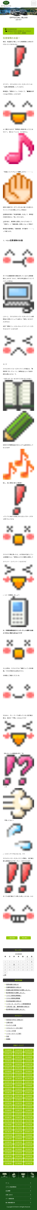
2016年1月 (28, 1142)
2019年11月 (8, 1096)
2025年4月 (18, 1061)
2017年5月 (28, 1124)
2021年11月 (8, 1082)
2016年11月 (29, 1132)
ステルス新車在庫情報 (13, 998)
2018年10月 (18, 1107)
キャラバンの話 (11, 1025)
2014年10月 (29, 1160)
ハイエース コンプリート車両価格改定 (18, 1004)
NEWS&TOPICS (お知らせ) (15, 31)
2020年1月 (18, 1093)
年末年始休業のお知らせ (13, 1001)
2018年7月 (18, 1110)
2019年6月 (18, 1100)
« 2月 (4, 975)
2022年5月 (18, 1075)
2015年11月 (18, 1146)
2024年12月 (29, 1064)
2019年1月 (28, 1103)
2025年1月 (18, 1064)
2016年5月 (28, 1139)
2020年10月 (8, 1086)
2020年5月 (18, 1089)
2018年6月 (28, 1110)
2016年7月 (8, 1139)
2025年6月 (28, 1057)
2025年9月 (28, 1054)
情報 (23, 1176)
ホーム (7, 1183)
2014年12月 (8, 1160)
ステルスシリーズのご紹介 (20, 32)
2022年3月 (28, 1075)
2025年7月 (18, 1057)
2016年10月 (8, 1135)
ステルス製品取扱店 (11, 1187)
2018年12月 (8, 1107)
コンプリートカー (4, 1176)
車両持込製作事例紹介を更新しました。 (18, 990)
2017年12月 (29, 1117)
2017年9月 (28, 1121)
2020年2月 (8, 1093)
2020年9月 (18, 1086)
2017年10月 (18, 1121)
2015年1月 (28, 1156)
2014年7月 (28, 1163)
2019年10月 (18, 1096)
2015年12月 (8, 1146)
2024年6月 (28, 1071)
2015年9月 (8, 1149)
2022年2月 (8, 1078)
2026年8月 (8, 1050)
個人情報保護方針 (10, 1202)
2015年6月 (8, 1153)
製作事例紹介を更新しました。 (16, 993)
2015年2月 (18, 1156)
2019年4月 (8, 1103)
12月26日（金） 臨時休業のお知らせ (18, 1006)
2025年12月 (29, 1050)
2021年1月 (18, 1082)
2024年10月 (18, 1068)
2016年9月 (18, 1135)
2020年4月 (28, 1089)
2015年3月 (8, 1156)
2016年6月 (18, 1139)
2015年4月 (28, 1153)
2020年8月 (28, 1086)
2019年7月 (8, 1100)
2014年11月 (18, 1160)
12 (14, 964)
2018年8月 (8, 1110)
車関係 (24, 33)
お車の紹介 (9, 1022)
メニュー (33, 3)
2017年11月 (8, 1121)
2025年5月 (8, 1061)
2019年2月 (18, 1103)
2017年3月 (18, 1128)
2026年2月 (18, 1050)
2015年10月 (29, 1146)
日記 (7, 1036)
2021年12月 (29, 1078)
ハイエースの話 (11, 1031)
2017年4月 (8, 1128)
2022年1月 (18, 1078)
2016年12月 (18, 1132)
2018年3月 (28, 1114)
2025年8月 (8, 1057)
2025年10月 (18, 1054)
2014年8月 (18, 1163)
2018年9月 (28, 1107)
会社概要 (8, 1191)
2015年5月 (18, 1153)
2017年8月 (8, 1124)
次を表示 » (25, 938)
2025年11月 (8, 1054)
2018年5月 (8, 1114)
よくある (32, 1176)
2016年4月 (8, 1142)
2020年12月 (29, 1082)
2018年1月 (18, 1117)
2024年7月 (18, 1071)
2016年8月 (28, 1135)
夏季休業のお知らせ (12, 984)
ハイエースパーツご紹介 (13, 1033)
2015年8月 (18, 1149)
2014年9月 (8, 1163)
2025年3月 (28, 1061)
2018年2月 (8, 1117)
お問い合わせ (9, 1195)
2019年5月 (28, 1100)
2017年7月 (18, 1124)
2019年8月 (28, 1096)
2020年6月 (8, 1089)
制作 (14, 1176)
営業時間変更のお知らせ (13, 987)
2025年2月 (8, 1064)
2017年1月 (8, 1132)
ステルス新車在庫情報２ (13, 995)
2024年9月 (28, 1068)
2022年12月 (8, 1075)
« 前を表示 (12, 938)
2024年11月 (8, 1068)
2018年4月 (18, 1114)
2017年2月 (28, 1128)
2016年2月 (18, 1142)
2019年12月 (29, 1093)
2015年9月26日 (12, 29)
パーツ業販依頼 (10, 1198)
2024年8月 (8, 1071)
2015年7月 (28, 1149)
